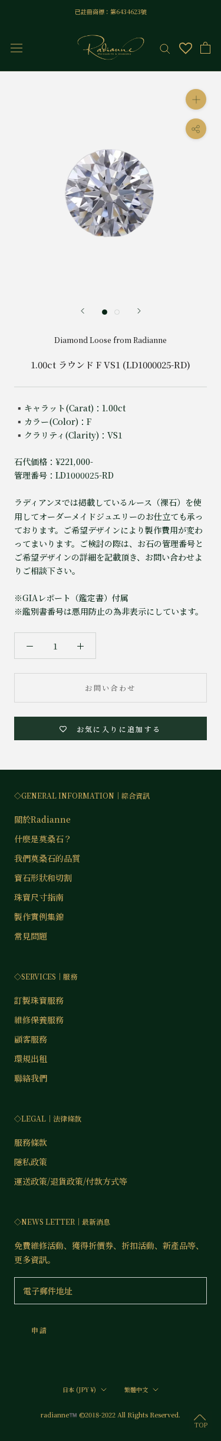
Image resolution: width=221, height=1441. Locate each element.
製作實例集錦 (39, 916)
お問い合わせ (110, 687)
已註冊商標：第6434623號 (111, 11)
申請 (39, 1330)
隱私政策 (30, 1162)
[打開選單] (16, 47)
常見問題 (30, 936)
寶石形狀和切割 (43, 877)
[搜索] (165, 47)
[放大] (196, 99)
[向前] (82, 311)
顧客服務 (30, 1039)
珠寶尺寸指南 (39, 897)
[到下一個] (139, 311)
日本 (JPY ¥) (79, 1389)
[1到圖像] (104, 312)
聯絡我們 (30, 1078)
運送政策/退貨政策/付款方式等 (70, 1181)
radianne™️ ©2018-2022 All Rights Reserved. (110, 1414)
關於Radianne (42, 819)
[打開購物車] (205, 48)
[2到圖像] (117, 312)
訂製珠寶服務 (39, 1000)
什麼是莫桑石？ (43, 839)
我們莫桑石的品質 (47, 858)
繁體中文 (136, 1389)
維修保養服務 (39, 1019)
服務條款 (30, 1142)
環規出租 (30, 1058)
